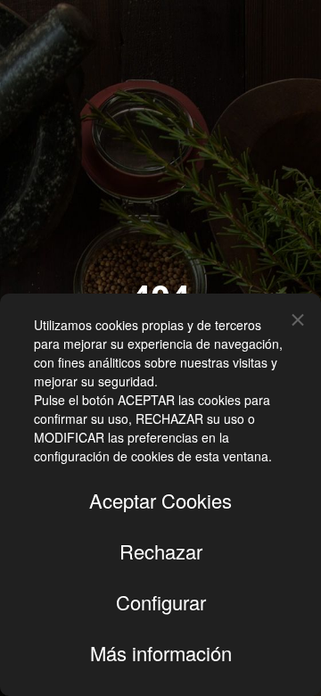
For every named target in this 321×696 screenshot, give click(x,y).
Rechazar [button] (160, 551)
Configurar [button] (161, 602)
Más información (161, 653)
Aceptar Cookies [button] (160, 500)
